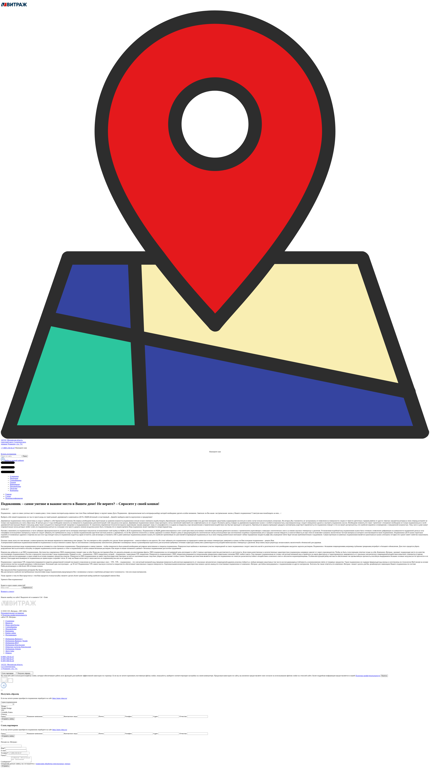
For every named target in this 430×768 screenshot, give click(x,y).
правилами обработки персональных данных (53, 764)
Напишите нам (21, 448)
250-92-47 (7, 657)
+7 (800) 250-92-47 (8, 448)
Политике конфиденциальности (368, 676)
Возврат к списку (7, 591)
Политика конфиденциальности (14, 615)
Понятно (384, 676)
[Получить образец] (10, 680)
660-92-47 (7, 659)
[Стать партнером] (4, 680)
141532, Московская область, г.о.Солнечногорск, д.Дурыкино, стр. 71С (12, 667)
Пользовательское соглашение (12, 613)
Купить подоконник (8, 454)
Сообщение (6, 762)
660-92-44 (7, 661)
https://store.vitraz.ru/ (59, 698)
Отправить (5, 766)
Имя (3, 748)
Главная (8, 494)
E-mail (3, 751)
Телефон (4, 753)
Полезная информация (14, 498)
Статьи (8, 496)
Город (3, 755)
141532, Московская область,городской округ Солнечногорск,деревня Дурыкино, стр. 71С (13, 442)
